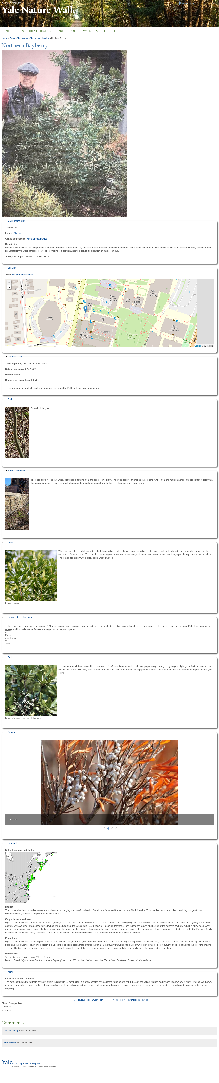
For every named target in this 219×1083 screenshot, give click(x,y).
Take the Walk (80, 31)
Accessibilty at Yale (20, 1063)
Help (114, 31)
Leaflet (198, 345)
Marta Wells (10, 1042)
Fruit (10, 657)
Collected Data (15, 356)
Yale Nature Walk (38, 10)
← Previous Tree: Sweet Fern (88, 1000)
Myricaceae (22, 38)
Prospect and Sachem (22, 274)
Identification (40, 31)
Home (4, 38)
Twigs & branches (16, 470)
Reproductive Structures (20, 617)
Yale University (11, 3)
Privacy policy (36, 1063)
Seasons (12, 732)
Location (12, 268)
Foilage (11, 542)
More (10, 972)
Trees (19, 31)
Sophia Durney (11, 1030)
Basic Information (16, 220)
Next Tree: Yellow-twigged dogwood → (132, 1000)
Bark (60, 31)
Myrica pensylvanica (39, 38)
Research (12, 843)
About (100, 31)
